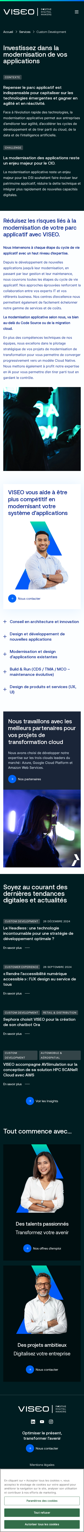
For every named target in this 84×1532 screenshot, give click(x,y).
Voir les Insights (47, 1101)
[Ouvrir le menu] (77, 12)
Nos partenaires (29, 779)
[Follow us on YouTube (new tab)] (42, 1422)
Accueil (8, 32)
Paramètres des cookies (42, 1500)
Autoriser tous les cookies (42, 1524)
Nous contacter (29, 598)
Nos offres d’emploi (47, 1248)
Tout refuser (42, 1512)
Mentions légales (42, 1465)
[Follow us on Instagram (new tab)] (51, 1422)
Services (24, 32)
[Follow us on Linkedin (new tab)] (33, 1422)
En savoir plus (42, 934)
